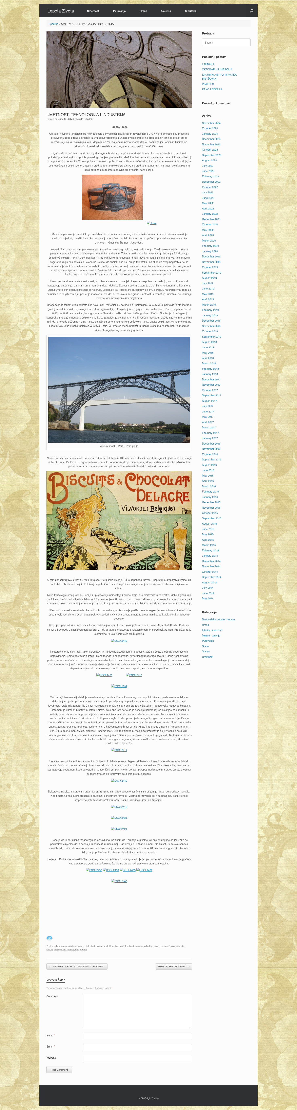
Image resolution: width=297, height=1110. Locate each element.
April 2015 (208, 539)
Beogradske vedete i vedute (218, 619)
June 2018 (208, 347)
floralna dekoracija (134, 946)
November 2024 (211, 123)
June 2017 (208, 411)
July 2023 (207, 166)
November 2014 (211, 566)
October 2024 (210, 128)
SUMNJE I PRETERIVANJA (174, 966)
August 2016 (209, 465)
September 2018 (211, 336)
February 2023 (210, 176)
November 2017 (211, 384)
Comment (52, 996)
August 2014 (209, 582)
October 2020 (210, 224)
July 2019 (207, 283)
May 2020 (208, 230)
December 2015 (211, 502)
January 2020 (210, 251)
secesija (180, 946)
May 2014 (208, 598)
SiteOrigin (146, 1098)
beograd (119, 946)
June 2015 (208, 529)
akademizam (96, 946)
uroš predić (73, 949)
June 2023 (208, 171)
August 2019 (209, 278)
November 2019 (211, 262)
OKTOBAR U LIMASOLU (217, 69)
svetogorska (60, 949)
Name (50, 1035)
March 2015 (209, 545)
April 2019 (208, 299)
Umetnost (93, 11)
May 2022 (208, 203)
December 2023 (211, 139)
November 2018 (211, 326)
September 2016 (211, 459)
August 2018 (209, 342)
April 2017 (208, 422)
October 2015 (210, 513)
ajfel (87, 946)
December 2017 (211, 379)
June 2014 (208, 593)
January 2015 (210, 555)
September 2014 (211, 577)
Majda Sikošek (84, 119)
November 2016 (211, 449)
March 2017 (209, 427)
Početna (53, 24)
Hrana (143, 11)
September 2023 (211, 155)
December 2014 (211, 561)
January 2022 (210, 214)
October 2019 (210, 267)
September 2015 (211, 518)
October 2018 (210, 331)
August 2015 (209, 523)
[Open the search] (252, 10)
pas (173, 946)
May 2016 (208, 475)
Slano (205, 646)
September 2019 (211, 272)
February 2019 (210, 310)
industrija (148, 946)
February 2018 (210, 369)
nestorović (165, 946)
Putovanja (119, 11)
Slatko (206, 651)
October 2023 (210, 149)
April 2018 (208, 358)
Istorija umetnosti (64, 946)
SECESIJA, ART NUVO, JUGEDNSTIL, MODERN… (77, 966)
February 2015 (210, 550)
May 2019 (208, 294)
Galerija (166, 11)
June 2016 (208, 470)
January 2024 (210, 133)
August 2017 (209, 401)
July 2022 (207, 192)
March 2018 (209, 363)
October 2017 (210, 390)
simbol (49, 949)
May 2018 (208, 352)
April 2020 (208, 235)
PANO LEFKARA (212, 89)
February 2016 (210, 491)
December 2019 (211, 256)
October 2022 (210, 187)
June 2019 (208, 288)
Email (50, 1046)
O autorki (191, 11)
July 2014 (207, 587)
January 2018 (210, 374)
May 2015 (208, 534)
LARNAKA (208, 64)
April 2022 (208, 208)
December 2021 (211, 219)
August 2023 (209, 160)
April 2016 (208, 481)
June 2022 (208, 198)
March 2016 (209, 486)
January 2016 (210, 497)
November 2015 (211, 507)
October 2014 (210, 572)
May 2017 (208, 417)
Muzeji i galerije (211, 635)
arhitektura (109, 946)
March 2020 (209, 240)
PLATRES (208, 84)
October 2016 (210, 454)
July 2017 (207, 406)
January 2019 (210, 315)
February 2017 (210, 433)
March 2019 (209, 304)
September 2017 (211, 395)
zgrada (83, 949)
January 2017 (210, 438)
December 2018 (211, 320)
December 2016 (211, 443)
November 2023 (211, 144)
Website (51, 1057)
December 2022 (211, 181)
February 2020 (210, 246)
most (156, 946)
